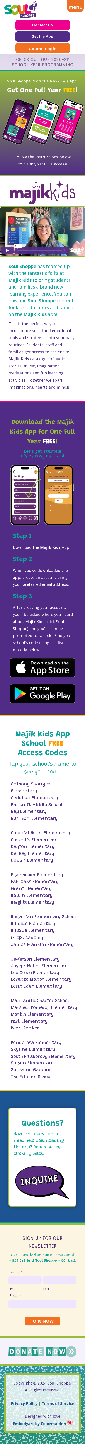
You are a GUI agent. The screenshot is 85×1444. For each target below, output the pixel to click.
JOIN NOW (42, 1321)
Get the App (42, 36)
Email (15, 1295)
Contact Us (42, 25)
